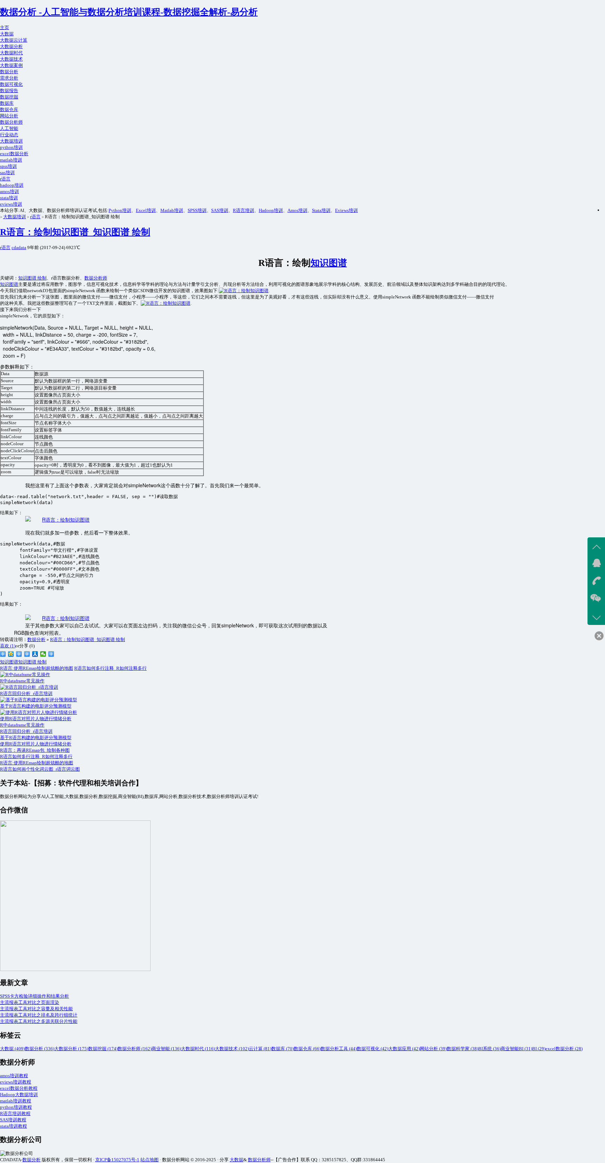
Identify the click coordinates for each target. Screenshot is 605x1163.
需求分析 (9, 78)
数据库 (7, 103)
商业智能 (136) (166, 1048)
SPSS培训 (197, 210)
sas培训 (7, 172)
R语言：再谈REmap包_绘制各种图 (35, 750)
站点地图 (149, 1159)
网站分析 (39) (433, 1048)
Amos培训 (297, 210)
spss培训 (8, 166)
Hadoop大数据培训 (19, 1094)
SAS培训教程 (13, 1119)
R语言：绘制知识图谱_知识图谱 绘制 (75, 232)
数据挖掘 (9, 96)
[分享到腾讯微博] (19, 654)
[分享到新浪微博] (3, 654)
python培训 (11, 147)
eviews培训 (11, 204)
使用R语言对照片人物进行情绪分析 (35, 743)
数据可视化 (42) (372, 1048)
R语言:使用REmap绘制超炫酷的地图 (36, 668)
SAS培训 (219, 210)
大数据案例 (11, 65)
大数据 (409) (12, 1048)
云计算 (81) (260, 1048)
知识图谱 (329, 263)
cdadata (19, 247)
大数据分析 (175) (71, 1048)
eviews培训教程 (15, 1082)
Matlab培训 (171, 210)
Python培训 (120, 210)
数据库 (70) (282, 1048)
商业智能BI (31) (516, 1048)
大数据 (7, 33)
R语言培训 (243, 210)
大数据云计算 (13, 40)
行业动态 (9, 134)
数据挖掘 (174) (103, 1048)
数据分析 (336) (39, 1048)
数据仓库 (9, 109)
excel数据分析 (14, 153)
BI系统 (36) (489, 1048)
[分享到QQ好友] (27, 654)
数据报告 (9, 90)
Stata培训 (321, 210)
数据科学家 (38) (462, 1048)
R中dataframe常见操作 (22, 725)
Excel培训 (146, 210)
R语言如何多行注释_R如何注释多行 (110, 668)
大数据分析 (11, 46)
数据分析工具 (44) (339, 1048)
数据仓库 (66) (307, 1048)
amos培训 (9, 191)
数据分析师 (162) (135, 1048)
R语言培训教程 (15, 1113)
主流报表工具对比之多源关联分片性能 (38, 1021)
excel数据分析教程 (18, 1088)
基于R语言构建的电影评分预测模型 (35, 737)
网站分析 (9, 115)
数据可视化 (11, 84)
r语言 (5, 178)
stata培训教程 (13, 1126)
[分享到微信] (43, 654)
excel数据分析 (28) (564, 1048)
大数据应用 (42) (404, 1048)
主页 (4, 27)
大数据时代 (11, 52)
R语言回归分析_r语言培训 (26, 731)
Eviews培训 (346, 210)
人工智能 (9, 128)
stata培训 (9, 197)
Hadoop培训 (271, 210)
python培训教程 (16, 1107)
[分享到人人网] (35, 654)
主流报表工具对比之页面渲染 (29, 1002)
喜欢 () (7, 645)
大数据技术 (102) (232, 1048)
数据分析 (9, 71)
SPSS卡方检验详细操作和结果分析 (34, 996)
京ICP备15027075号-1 (117, 1159)
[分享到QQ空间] (11, 654)
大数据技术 (11, 59)
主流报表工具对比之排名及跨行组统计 (38, 1015)
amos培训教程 (14, 1075)
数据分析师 (11, 122)
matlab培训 (11, 160)
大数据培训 (11, 141)
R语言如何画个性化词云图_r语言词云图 (40, 769)
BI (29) (538, 1048)
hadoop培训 (11, 185)
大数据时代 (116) (198, 1048)
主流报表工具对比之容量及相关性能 (36, 1008)
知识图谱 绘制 (32, 278)
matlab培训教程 (15, 1100)
